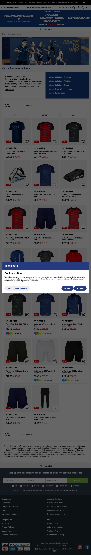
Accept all (80, 288)
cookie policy (81, 277)
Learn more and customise (17, 288)
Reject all (67, 288)
